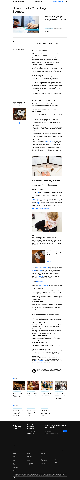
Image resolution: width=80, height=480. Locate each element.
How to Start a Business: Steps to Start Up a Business (32, 412)
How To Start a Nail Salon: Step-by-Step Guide (33, 394)
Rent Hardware (43, 463)
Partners (56, 462)
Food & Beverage (29, 450)
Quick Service (29, 452)
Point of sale (15, 452)
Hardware (14, 470)
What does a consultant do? (17, 45)
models (49, 241)
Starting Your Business (49, 28)
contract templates (40, 281)
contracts (34, 270)
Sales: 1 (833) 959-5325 (58, 452)
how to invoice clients (44, 280)
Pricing (42, 450)
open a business (49, 141)
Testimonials (43, 453)
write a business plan (43, 285)
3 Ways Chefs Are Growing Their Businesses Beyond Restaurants (47, 412)
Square (15, 395)
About (55, 456)
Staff (13, 464)
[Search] (64, 1)
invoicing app (40, 276)
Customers (14, 457)
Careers (56, 459)
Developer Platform (44, 460)
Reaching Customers (44, 408)
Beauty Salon (29, 459)
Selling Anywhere (30, 428)
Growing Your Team (30, 433)
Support (42, 457)
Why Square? (43, 452)
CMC (38, 192)
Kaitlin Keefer (16, 415)
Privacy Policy (52, 433)
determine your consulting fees (42, 267)
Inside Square (29, 435)
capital (38, 202)
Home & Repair (29, 464)
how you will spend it (42, 203)
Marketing (14, 459)
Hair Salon (28, 460)
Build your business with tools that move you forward (19, 104)
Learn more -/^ (49, 261)
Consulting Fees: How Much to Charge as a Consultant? (18, 412)
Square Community (44, 459)
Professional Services (57, 28)
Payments (14, 453)
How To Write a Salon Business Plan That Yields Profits (61, 395)
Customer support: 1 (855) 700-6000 (60, 450)
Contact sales (54, 1)
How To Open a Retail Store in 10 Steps (46, 394)
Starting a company (36, 199)
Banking (14, 463)
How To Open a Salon (18, 393)
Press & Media (57, 458)
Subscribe (64, 431)
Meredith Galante (59, 398)
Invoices (14, 456)
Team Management (16, 467)
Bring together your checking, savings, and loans (54, 253)
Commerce (14, 450)
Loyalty (14, 460)
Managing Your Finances (17, 408)
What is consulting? (16, 44)
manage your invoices (39, 360)
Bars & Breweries (29, 456)
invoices (40, 270)
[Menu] (66, 1)
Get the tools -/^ (16, 123)
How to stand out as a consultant (18, 49)
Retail (28, 457)
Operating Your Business (31, 431)
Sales (41, 456)
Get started (60, 1)
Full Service (28, 453)
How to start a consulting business (18, 47)
